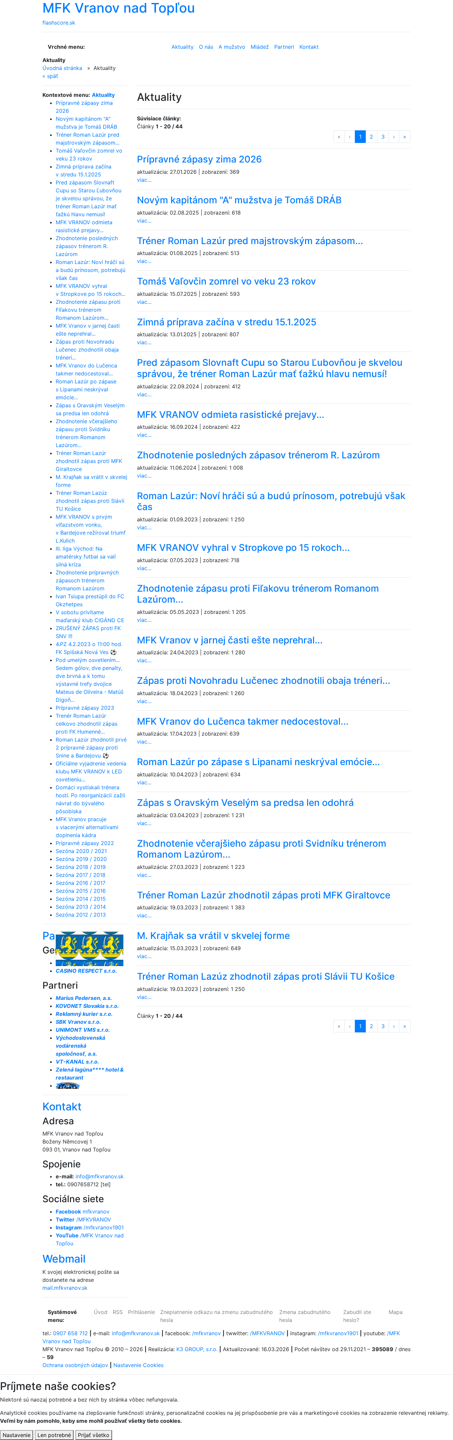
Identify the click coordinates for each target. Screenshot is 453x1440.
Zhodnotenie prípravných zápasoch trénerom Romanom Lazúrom (87, 580)
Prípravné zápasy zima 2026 (199, 159)
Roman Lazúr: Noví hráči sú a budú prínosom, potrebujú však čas (90, 270)
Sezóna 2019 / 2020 (81, 859)
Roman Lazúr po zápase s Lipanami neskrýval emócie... (86, 389)
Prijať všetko (93, 1435)
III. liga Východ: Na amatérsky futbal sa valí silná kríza (86, 556)
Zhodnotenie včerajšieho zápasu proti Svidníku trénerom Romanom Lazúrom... (261, 849)
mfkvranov (82, 1211)
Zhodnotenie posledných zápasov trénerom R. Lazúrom (87, 246)
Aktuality (103, 95)
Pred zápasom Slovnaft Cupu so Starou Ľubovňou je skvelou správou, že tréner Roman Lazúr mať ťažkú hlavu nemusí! (88, 198)
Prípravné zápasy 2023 (85, 707)
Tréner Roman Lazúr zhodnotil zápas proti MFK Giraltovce (89, 461)
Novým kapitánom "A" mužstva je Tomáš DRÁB (239, 200)
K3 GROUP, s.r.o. (197, 1349)
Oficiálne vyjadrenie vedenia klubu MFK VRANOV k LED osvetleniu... (91, 771)
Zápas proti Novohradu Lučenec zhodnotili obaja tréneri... (87, 349)
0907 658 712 (70, 1333)
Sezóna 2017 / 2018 (80, 875)
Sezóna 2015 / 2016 (81, 890)
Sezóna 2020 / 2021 (81, 851)
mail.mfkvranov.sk (65, 1287)
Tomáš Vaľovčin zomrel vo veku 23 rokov (226, 281)
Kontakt (62, 1106)
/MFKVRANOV (83, 1219)
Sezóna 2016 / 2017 (80, 883)
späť (50, 76)
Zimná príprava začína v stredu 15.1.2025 (226, 322)
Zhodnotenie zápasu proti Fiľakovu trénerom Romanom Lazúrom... (88, 309)
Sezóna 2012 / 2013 (81, 914)
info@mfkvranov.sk (100, 1176)
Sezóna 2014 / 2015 (81, 898)
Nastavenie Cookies (138, 1365)
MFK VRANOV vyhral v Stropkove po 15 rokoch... (243, 547)
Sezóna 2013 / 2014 (81, 906)
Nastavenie (17, 1435)
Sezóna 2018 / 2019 (81, 867)
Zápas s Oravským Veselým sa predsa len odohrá (245, 802)
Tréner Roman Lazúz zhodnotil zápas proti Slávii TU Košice (90, 501)
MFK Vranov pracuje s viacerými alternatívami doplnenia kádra (87, 827)
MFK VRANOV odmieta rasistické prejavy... (230, 414)
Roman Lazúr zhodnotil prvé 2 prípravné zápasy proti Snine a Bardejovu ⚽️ (91, 747)
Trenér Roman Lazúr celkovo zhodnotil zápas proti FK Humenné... (86, 723)
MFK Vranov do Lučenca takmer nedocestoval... (243, 721)
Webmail (64, 1258)
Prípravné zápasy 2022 (85, 843)
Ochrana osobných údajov (75, 1365)
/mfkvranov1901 (90, 1227)
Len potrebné (54, 1435)
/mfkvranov (206, 1333)
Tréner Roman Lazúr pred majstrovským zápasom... (250, 240)
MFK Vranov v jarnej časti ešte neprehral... (230, 640)
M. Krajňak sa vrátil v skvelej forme (213, 935)
